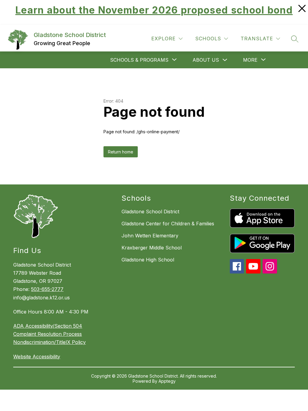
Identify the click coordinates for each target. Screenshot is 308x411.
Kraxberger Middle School (152, 248)
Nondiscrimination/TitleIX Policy (49, 342)
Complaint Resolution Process (47, 334)
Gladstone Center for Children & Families (168, 224)
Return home (120, 151)
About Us (205, 60)
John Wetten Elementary (150, 236)
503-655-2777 (47, 289)
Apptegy (167, 381)
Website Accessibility (36, 357)
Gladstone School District (150, 212)
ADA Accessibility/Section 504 (47, 326)
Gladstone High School (148, 260)
